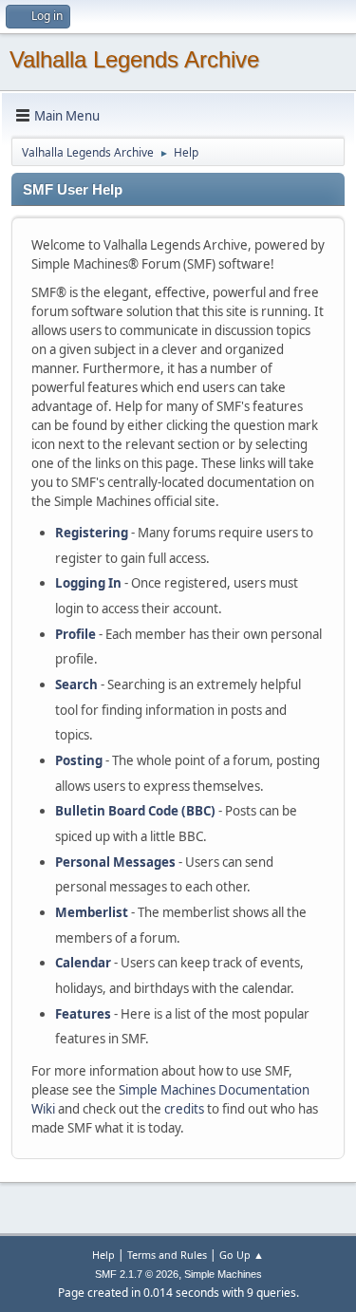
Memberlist (91, 912)
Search (76, 684)
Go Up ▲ (241, 1254)
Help (103, 1254)
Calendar (83, 962)
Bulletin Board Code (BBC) (135, 810)
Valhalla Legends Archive (134, 59)
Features (83, 1013)
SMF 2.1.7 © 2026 (136, 1274)
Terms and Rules (167, 1254)
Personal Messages (115, 862)
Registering (91, 532)
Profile (75, 634)
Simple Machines (223, 1274)
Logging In (88, 582)
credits (184, 1108)
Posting (79, 760)
